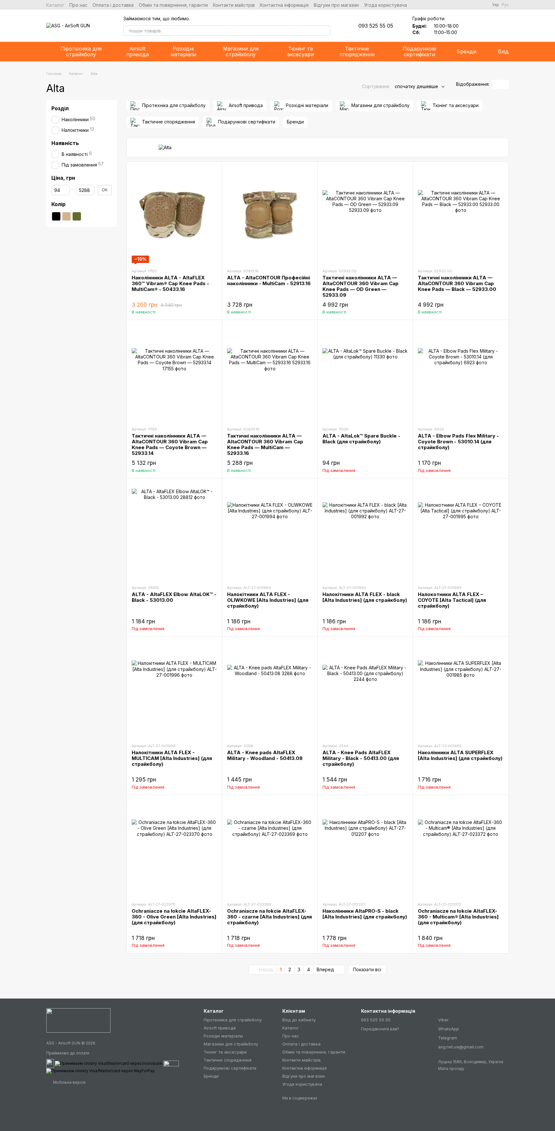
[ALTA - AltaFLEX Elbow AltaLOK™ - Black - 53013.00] (174, 531)
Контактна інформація (284, 5)
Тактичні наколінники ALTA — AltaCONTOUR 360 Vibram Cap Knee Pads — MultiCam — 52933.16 (265, 444)
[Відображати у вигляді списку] (504, 84)
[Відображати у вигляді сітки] (496, 84)
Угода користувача (385, 5)
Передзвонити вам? (380, 1029)
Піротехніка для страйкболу (81, 51)
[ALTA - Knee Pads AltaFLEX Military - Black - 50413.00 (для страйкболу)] (365, 689)
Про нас (78, 5)
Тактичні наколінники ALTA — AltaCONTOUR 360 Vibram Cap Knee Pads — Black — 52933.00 (457, 283)
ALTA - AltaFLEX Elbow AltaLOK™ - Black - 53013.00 (174, 597)
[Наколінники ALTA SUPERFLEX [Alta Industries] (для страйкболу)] (460, 689)
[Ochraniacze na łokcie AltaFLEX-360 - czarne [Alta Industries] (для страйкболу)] (270, 848)
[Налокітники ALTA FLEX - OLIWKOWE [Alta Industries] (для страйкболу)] (270, 531)
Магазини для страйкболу (241, 51)
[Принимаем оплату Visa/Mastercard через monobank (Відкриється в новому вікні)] (109, 1063)
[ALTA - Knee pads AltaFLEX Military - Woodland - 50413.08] (270, 689)
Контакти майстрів (234, 5)
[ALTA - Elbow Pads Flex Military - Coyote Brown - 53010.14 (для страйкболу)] (460, 373)
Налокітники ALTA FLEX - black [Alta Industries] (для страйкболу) (364, 597)
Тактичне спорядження (357, 51)
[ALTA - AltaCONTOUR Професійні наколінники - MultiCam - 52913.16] (270, 215)
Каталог (55, 5)
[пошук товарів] (325, 30)
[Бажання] (470, 26)
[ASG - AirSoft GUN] (78, 1020)
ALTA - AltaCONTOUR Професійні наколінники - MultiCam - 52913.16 (269, 280)
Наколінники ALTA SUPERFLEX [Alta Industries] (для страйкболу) (460, 755)
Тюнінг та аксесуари (300, 51)
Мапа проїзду (451, 1068)
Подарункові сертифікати (419, 51)
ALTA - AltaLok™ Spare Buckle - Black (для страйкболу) (361, 439)
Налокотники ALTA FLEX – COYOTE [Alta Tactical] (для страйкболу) (452, 600)
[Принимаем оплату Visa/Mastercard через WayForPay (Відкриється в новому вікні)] (100, 1070)
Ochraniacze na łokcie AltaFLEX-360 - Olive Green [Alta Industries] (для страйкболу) (174, 917)
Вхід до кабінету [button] (299, 1019)
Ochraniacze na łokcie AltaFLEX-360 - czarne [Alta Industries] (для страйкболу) (269, 917)
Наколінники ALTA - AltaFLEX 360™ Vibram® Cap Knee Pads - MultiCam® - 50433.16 (170, 283)
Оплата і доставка (113, 5)
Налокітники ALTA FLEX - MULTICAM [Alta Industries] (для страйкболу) (172, 758)
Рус (505, 5)
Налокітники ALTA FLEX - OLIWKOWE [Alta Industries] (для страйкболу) (267, 600)
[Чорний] (56, 216)
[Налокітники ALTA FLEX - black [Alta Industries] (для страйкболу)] (365, 531)
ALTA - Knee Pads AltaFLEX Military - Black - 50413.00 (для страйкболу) (360, 758)
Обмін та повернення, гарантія (173, 5)
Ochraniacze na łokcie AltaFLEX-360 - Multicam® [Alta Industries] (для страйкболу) (458, 917)
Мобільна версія (68, 1082)
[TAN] (66, 216)
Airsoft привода (137, 51)
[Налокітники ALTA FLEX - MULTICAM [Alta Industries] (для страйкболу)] (174, 689)
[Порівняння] (487, 26)
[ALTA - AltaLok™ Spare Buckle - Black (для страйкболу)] (365, 373)
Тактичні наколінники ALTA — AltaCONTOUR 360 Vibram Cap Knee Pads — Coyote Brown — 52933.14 (170, 444)
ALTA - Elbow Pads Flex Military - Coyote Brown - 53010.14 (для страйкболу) (458, 441)
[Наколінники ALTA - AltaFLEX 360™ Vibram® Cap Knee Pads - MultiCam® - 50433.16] (174, 215)
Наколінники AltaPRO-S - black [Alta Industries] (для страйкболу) (364, 914)
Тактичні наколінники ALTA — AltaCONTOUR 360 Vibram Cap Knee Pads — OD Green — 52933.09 (360, 286)
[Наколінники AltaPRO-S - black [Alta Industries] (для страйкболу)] (365, 848)
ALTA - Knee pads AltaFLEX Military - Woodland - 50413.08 (265, 755)
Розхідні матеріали (183, 51)
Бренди (466, 51)
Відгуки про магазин (336, 5)
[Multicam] (87, 216)
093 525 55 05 (375, 26)
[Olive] (77, 216)
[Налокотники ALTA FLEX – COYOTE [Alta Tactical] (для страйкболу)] (460, 531)
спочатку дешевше (416, 86)
